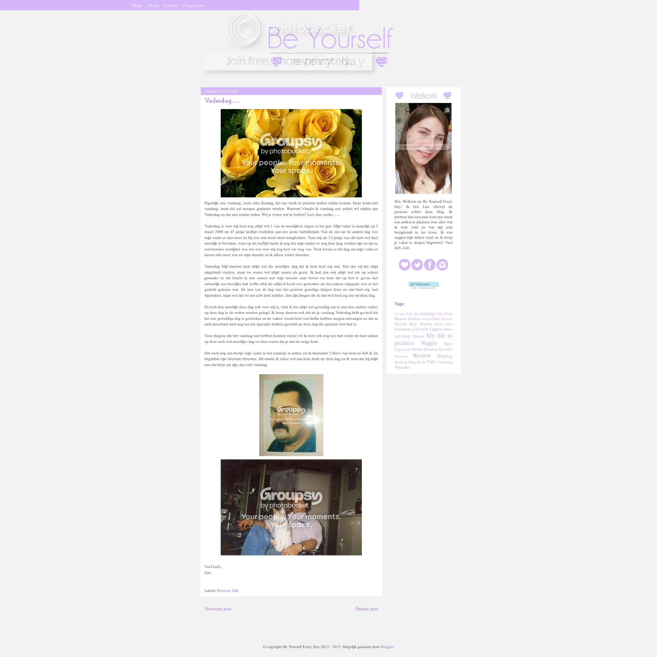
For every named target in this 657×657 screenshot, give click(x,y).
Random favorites (438, 349)
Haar (413, 323)
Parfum (417, 349)
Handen (426, 323)
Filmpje (426, 319)
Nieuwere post (218, 608)
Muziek (419, 336)
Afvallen (399, 314)
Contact (170, 5)
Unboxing (444, 361)
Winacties (402, 367)
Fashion (414, 318)
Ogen (448, 343)
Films (435, 318)
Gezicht (400, 323)
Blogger (387, 646)
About (153, 5)
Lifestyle (420, 329)
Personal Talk (228, 590)
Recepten (401, 356)
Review (422, 355)
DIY (440, 313)
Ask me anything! (421, 313)
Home (137, 5)
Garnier (446, 318)
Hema (439, 324)
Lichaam (402, 329)
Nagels (429, 343)
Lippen (435, 329)
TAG (430, 362)
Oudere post (366, 608)
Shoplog (444, 356)
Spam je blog (405, 361)
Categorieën (193, 5)
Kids (449, 324)
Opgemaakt (402, 349)
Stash (421, 361)
